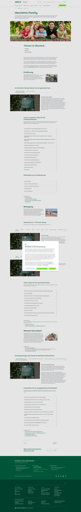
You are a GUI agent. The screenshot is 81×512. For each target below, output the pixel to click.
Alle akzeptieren (52, 268)
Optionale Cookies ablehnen (42, 268)
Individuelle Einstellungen (30, 268)
